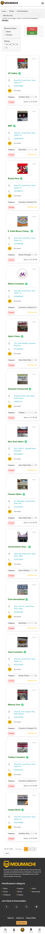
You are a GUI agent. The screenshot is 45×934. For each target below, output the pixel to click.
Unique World (14, 810)
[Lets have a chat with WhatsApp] (17, 907)
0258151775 (18, 402)
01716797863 (18, 86)
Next (7, 853)
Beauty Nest (13, 178)
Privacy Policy (31, 918)
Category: (11, 97)
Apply (32, 33)
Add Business (21, 923)
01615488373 (18, 454)
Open (8, 32)
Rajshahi (20, 888)
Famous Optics (15, 494)
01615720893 (18, 822)
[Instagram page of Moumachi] (26, 907)
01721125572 (18, 507)
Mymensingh (36, 892)
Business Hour (10, 28)
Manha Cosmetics (16, 284)
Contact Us (20, 918)
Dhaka (11, 11)
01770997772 (18, 191)
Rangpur (20, 895)
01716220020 (18, 349)
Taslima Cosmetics (16, 757)
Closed (9, 35)
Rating (7, 41)
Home (4, 11)
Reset (32, 29)
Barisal (20, 892)
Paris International (16, 599)
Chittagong (6, 895)
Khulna (5, 892)
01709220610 (18, 296)
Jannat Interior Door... (17, 547)
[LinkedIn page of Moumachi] (37, 907)
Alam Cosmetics (15, 652)
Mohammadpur (22, 11)
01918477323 (18, 770)
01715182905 (18, 244)
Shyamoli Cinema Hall (18, 389)
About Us (10, 918)
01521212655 (18, 665)
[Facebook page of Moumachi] (7, 907)
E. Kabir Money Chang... (19, 231)
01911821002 (18, 612)
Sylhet (34, 888)
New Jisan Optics (16, 442)
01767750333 (18, 559)
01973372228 (18, 717)
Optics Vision (14, 336)
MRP (10, 126)
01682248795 (18, 138)
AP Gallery (13, 73)
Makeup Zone (14, 705)
